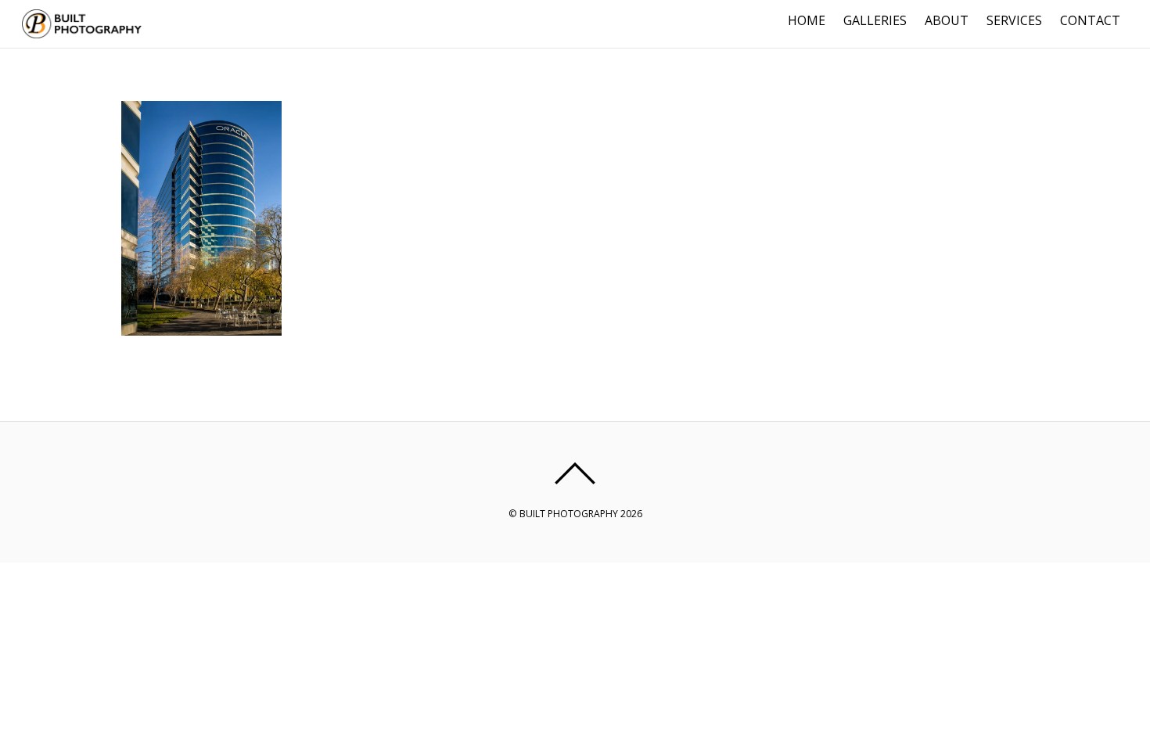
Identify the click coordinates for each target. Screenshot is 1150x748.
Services (1014, 20)
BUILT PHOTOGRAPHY (568, 513)
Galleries (875, 20)
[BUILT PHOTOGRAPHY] (82, 31)
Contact (1090, 20)
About (947, 20)
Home (806, 20)
